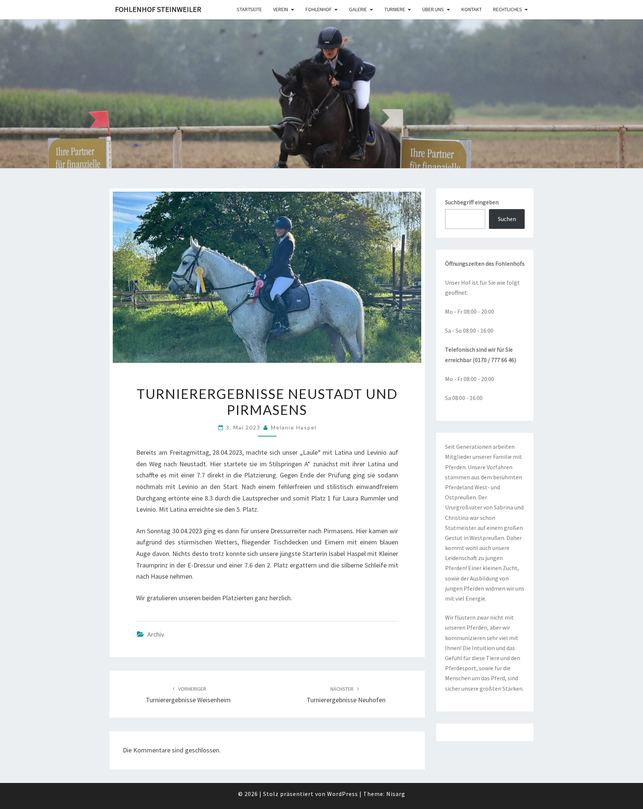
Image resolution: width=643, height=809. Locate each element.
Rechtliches (507, 9)
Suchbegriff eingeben (472, 202)
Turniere (394, 9)
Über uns (433, 9)
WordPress (342, 793)
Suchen (507, 219)
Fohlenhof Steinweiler (158, 9)
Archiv (155, 634)
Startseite (249, 9)
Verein (280, 9)
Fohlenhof (318, 9)
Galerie (358, 9)
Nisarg (395, 793)
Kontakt (471, 9)
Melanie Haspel (294, 427)
